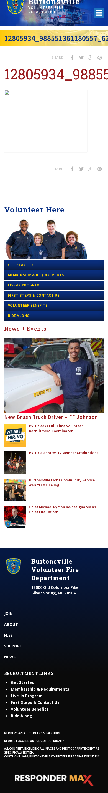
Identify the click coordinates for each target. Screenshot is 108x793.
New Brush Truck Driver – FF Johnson (51, 417)
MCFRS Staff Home (47, 733)
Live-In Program (24, 285)
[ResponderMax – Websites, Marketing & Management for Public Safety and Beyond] (54, 780)
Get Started (20, 264)
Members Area (14, 733)
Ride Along (19, 315)
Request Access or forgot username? (34, 741)
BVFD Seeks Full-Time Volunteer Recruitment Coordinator (56, 428)
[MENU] (99, 13)
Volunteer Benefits (28, 305)
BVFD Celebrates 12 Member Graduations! (64, 453)
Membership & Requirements (36, 274)
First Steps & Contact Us (34, 295)
